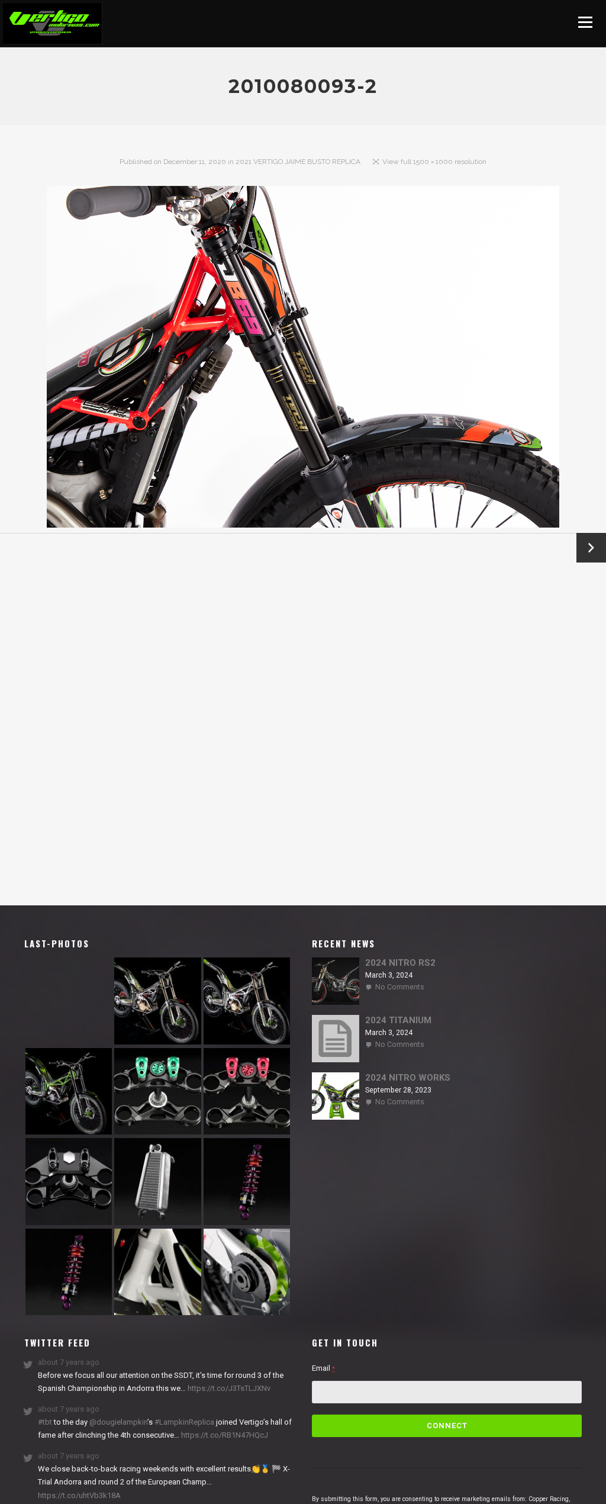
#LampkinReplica (184, 1422)
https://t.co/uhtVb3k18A (79, 1495)
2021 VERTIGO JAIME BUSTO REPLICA (298, 162)
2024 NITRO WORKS (407, 1077)
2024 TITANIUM (398, 1020)
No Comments (399, 987)
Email (323, 1368)
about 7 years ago (68, 1362)
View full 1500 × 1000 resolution (434, 162)
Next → (591, 548)
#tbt (45, 1422)
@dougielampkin (118, 1422)
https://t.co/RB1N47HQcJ (223, 1435)
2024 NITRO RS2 (400, 962)
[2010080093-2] (303, 359)
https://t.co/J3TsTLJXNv (228, 1388)
